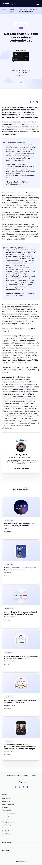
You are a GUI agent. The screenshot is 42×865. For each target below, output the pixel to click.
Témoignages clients (8, 822)
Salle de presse (12, 10)
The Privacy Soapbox (8, 813)
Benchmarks (6, 801)
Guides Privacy (6, 825)
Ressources (5, 850)
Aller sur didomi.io (21, 861)
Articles (4, 9)
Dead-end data (6, 798)
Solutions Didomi (7, 831)
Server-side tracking (8, 804)
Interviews (5, 807)
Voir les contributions (21, 469)
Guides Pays (5, 816)
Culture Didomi (6, 810)
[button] (37, 3)
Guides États (6, 819)
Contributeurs (6, 842)
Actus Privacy (6, 834)
